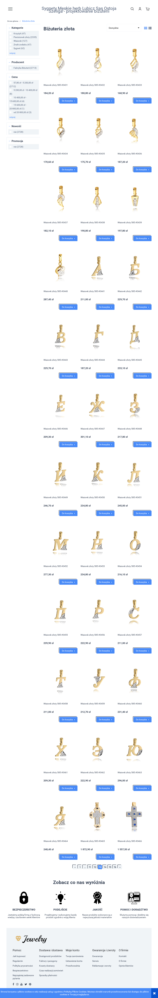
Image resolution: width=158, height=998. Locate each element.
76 (115, 867)
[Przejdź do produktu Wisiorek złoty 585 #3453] (97, 541)
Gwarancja (97, 956)
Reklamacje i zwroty (101, 966)
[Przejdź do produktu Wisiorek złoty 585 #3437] (60, 197)
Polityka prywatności (23, 966)
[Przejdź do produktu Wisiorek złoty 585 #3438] (97, 197)
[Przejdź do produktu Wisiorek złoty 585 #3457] (135, 609)
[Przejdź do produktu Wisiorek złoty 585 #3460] (135, 678)
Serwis (95, 961)
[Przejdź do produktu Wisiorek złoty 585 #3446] (60, 403)
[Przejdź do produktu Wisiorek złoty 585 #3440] (60, 266)
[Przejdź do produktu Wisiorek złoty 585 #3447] (97, 403)
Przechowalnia (73, 966)
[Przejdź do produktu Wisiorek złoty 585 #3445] (135, 334)
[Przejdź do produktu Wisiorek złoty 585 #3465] (97, 816)
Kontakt (123, 956)
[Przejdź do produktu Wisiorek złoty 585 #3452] (60, 541)
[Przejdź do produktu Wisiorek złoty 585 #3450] (97, 472)
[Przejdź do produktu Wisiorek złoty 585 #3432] (97, 59)
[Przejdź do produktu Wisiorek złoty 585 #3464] (60, 816)
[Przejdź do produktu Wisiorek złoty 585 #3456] (97, 609)
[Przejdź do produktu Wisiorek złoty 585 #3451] (135, 472)
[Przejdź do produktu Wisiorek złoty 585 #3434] (60, 128)
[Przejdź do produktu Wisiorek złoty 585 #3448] (135, 403)
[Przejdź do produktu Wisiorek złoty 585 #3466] (135, 816)
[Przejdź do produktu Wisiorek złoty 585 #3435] (97, 128)
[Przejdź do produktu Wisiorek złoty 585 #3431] (60, 59)
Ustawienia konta (74, 961)
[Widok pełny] (150, 28)
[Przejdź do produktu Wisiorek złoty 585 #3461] (60, 747)
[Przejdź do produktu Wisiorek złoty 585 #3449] (60, 472)
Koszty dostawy (47, 966)
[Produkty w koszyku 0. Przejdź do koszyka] (148, 9)
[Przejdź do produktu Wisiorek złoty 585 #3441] (97, 266)
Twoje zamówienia (74, 956)
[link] (17, 33)
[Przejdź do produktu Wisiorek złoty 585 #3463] (135, 747)
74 (105, 867)
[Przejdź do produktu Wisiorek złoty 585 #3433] (135, 59)
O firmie (122, 961)
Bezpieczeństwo (20, 970)
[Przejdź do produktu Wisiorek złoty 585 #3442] (135, 266)
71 (90, 867)
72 (95, 867)
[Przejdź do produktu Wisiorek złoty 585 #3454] (135, 541)
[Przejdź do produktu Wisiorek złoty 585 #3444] (97, 334)
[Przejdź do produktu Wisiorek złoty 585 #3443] (60, 334)
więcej (12, 53)
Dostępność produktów (50, 956)
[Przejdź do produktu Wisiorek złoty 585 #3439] (135, 197)
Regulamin (18, 961)
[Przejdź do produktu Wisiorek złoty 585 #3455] (60, 609)
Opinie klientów (126, 966)
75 (110, 867)
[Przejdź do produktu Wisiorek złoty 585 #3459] (97, 678)
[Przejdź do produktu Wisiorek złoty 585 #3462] (97, 747)
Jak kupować (19, 956)
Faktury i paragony (48, 961)
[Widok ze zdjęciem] (145, 28)
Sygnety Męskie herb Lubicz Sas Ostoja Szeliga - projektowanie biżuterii (79, 10)
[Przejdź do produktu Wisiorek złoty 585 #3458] (60, 678)
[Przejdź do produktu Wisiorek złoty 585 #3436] (135, 128)
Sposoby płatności (48, 975)
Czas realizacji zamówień (51, 970)
